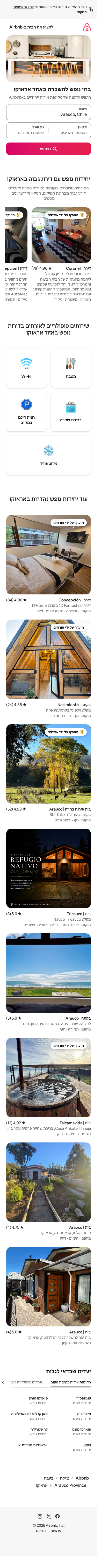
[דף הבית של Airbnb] (87, 27)
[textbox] (70, 133)
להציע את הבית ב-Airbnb (31, 27)
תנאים (41, 1530)
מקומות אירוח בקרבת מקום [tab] (71, 1382)
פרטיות (56, 1530)
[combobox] (48, 114)
